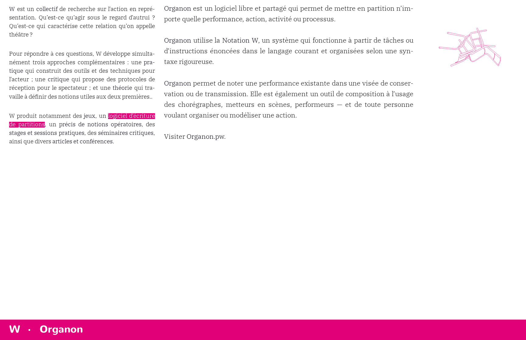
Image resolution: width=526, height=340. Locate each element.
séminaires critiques (125, 133)
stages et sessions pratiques (46, 133)
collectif (47, 9)
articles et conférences (82, 142)
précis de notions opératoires (100, 125)
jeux (89, 116)
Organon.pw (205, 136)
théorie (122, 88)
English (511, 336)
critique (58, 79)
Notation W (240, 40)
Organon (177, 8)
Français (510, 331)
